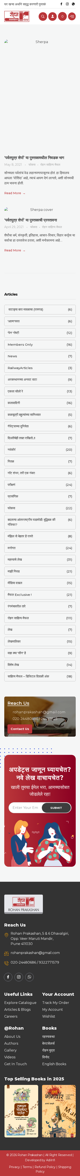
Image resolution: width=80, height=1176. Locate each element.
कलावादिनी (14, 403)
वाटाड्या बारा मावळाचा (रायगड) (25, 309)
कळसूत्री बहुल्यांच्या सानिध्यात (24, 415)
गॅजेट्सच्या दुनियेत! (18, 426)
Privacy (14, 1167)
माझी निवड (14, 571)
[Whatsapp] (73, 4)
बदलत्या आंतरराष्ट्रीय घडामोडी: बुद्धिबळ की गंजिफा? (31, 522)
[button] (9, 1111)
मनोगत (11, 548)
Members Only (20, 344)
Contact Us (20, 729)
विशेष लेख (13, 665)
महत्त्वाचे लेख (15, 559)
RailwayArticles (20, 368)
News (12, 356)
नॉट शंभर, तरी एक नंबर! (21, 473)
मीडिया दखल (15, 583)
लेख (10, 630)
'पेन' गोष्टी (13, 333)
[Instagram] (67, 4)
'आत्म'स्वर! (14, 321)
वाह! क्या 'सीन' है (17, 653)
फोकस (32, 165)
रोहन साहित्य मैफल (50, 165)
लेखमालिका (14, 641)
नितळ (11, 461)
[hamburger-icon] (72, 16)
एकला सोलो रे (15, 391)
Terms (27, 1167)
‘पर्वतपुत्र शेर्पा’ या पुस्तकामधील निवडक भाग (34, 157)
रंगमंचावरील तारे (17, 606)
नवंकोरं (12, 450)
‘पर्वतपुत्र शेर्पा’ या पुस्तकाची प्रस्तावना (30, 220)
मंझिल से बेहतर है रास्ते (20, 536)
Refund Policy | (46, 1167)
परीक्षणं (11, 485)
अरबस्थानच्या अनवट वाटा (22, 379)
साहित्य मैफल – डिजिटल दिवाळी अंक (28, 676)
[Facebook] (61, 4)
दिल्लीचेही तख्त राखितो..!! (21, 438)
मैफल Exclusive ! (20, 595)
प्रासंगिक (13, 496)
